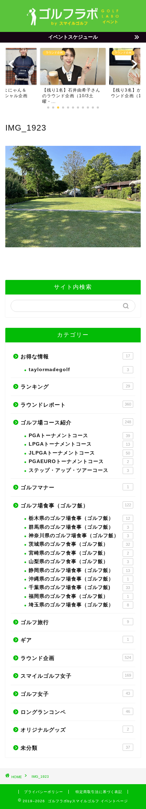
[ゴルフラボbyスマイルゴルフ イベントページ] (73, 23)
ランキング (75, 387)
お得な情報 (75, 356)
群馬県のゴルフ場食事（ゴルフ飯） (79, 527)
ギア (75, 640)
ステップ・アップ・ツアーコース (79, 470)
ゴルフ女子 (75, 694)
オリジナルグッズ (75, 730)
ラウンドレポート (76, 405)
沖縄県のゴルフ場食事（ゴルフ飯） (79, 579)
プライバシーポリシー (43, 792)
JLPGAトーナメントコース (79, 453)
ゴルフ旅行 (75, 622)
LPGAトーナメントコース (79, 444)
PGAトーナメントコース (79, 435)
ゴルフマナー (75, 487)
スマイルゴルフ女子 (76, 676)
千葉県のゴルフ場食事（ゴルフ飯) (79, 587)
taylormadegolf (79, 369)
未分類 (75, 748)
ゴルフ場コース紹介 (76, 422)
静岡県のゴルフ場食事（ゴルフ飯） (79, 570)
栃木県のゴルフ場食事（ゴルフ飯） (79, 518)
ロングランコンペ (75, 712)
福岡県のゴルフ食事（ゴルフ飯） (79, 596)
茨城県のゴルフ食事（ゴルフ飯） (79, 544)
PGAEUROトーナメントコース (79, 461)
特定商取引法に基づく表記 (98, 792)
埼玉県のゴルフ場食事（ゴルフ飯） (79, 604)
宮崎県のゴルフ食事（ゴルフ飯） (79, 553)
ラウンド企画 (76, 658)
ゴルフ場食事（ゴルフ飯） (76, 505)
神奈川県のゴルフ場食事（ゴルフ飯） (79, 535)
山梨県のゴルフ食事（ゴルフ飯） (79, 561)
